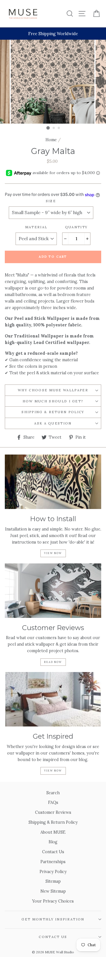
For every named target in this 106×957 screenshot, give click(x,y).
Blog (53, 841)
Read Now (53, 662)
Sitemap (53, 881)
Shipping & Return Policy (53, 412)
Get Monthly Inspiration (52, 919)
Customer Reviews (53, 812)
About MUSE (53, 832)
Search (53, 792)
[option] (53, 33)
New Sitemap (53, 891)
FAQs (53, 802)
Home (51, 139)
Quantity (76, 227)
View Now (53, 553)
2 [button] (54, 128)
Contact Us (53, 851)
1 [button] (48, 128)
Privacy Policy (53, 871)
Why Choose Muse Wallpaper (53, 390)
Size (51, 201)
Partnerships (53, 861)
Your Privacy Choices (53, 901)
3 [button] (59, 128)
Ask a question (53, 423)
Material (36, 227)
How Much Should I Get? (53, 401)
